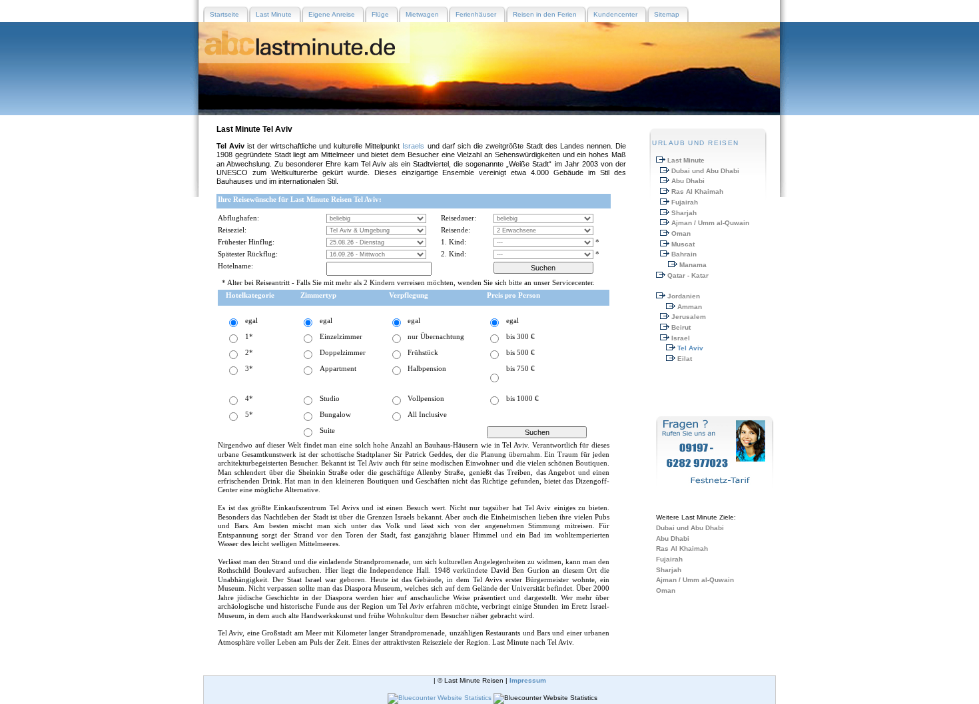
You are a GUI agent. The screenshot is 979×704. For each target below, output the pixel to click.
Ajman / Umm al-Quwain (710, 222)
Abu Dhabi (688, 180)
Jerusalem (688, 316)
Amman (689, 306)
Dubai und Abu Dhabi (705, 171)
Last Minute (686, 160)
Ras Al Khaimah (697, 191)
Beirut (681, 327)
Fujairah (684, 202)
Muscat (683, 244)
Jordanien (683, 296)
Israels (413, 146)
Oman (681, 233)
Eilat (684, 358)
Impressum (527, 680)
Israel (680, 338)
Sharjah (684, 212)
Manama (693, 264)
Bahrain (684, 254)
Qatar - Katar (688, 275)
